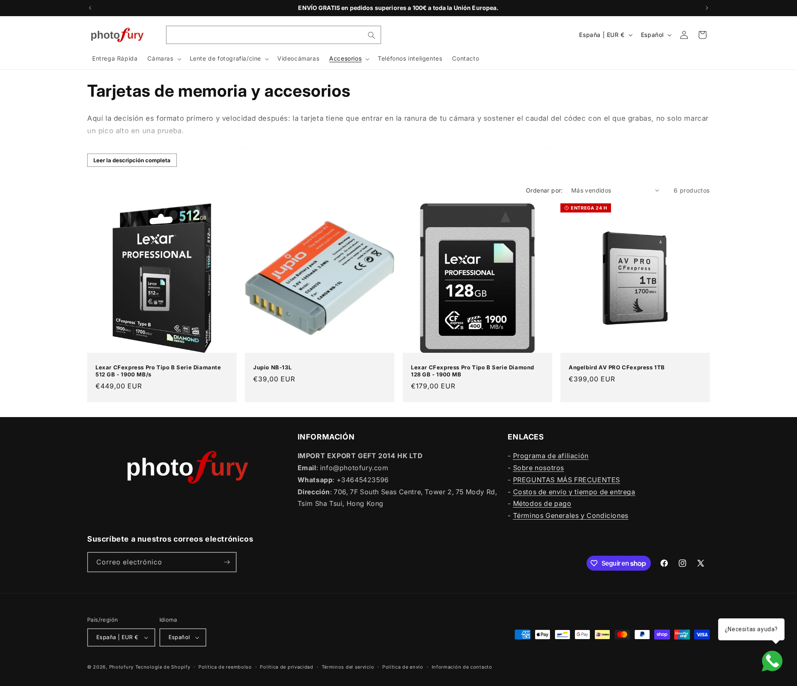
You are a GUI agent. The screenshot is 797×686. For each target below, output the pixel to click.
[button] (163, 59)
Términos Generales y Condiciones (570, 515)
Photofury (121, 667)
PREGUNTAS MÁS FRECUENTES (566, 480)
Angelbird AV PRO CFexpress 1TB (617, 367)
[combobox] (273, 35)
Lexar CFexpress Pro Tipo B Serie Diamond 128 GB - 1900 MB (472, 371)
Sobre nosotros (538, 468)
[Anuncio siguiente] (707, 8)
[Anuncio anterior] (90, 8)
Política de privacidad (286, 667)
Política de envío (402, 667)
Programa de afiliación (551, 456)
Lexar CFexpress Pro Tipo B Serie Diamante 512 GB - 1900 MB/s (158, 371)
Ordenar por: (544, 190)
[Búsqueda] (371, 35)
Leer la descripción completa (132, 160)
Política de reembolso (225, 667)
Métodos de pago (542, 503)
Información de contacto (462, 667)
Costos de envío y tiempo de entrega (574, 492)
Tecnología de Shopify (163, 667)
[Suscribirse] (227, 562)
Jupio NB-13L (272, 367)
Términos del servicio (348, 667)
